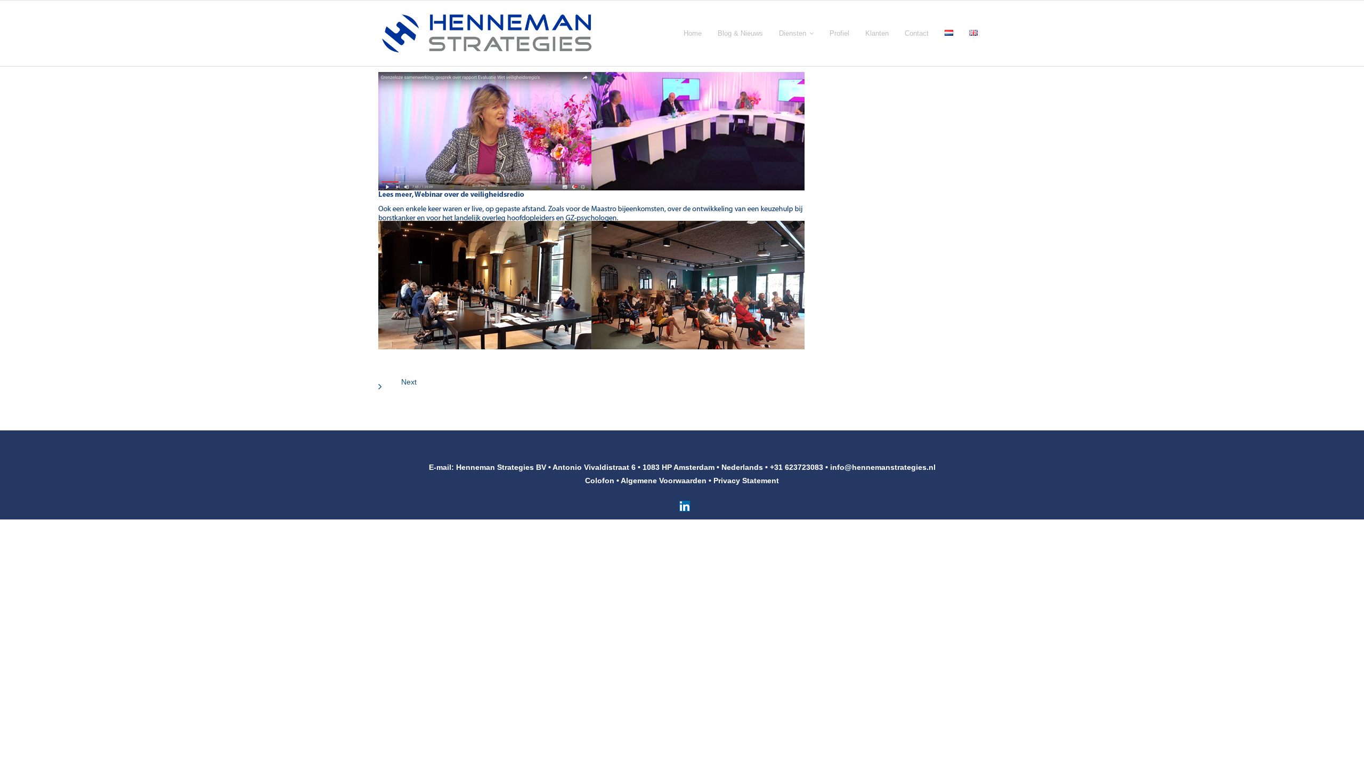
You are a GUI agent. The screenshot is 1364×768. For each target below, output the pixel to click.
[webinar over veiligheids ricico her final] (591, 210)
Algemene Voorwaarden (664, 480)
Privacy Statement (746, 480)
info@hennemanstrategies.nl (883, 467)
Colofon (599, 480)
